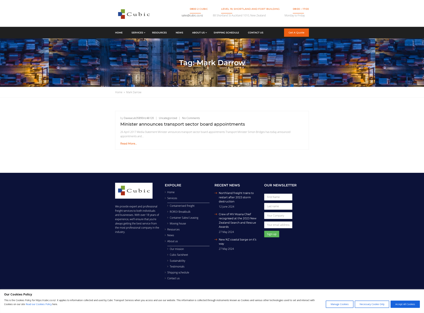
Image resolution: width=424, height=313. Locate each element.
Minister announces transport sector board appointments (182, 124)
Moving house (178, 223)
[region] (212, 301)
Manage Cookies (340, 304)
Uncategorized (168, 118)
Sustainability (177, 261)
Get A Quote (296, 32)
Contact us (255, 32)
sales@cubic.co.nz (192, 15)
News (179, 32)
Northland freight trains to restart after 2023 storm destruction (236, 197)
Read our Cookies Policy (39, 304)
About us (198, 32)
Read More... (128, 143)
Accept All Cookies (405, 304)
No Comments (191, 118)
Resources (159, 32)
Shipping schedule (226, 32)
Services (137, 32)
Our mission (177, 249)
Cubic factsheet (179, 255)
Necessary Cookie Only (372, 304)
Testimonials (177, 266)
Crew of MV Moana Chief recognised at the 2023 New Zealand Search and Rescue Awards (237, 221)
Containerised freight (182, 206)
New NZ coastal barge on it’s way (237, 241)
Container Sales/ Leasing (184, 217)
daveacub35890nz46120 (139, 118)
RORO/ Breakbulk (180, 212)
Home (119, 32)
